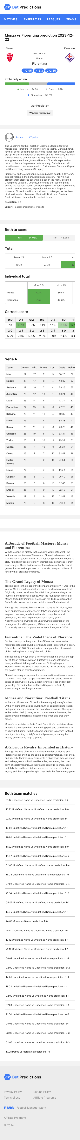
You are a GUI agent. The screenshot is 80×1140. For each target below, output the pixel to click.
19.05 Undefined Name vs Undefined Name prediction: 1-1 (37, 911)
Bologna (11, 413)
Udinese (11, 433)
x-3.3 (39, 70)
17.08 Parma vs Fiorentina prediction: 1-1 (28, 1051)
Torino (9, 440)
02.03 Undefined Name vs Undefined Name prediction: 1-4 (38, 865)
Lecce (9, 470)
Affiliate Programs (44, 1097)
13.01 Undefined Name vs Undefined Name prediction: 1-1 (37, 827)
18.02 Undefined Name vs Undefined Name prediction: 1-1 (37, 986)
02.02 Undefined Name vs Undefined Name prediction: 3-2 (38, 967)
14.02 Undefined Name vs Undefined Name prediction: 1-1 (37, 977)
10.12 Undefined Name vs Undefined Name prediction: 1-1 (37, 939)
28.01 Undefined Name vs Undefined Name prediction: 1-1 (37, 837)
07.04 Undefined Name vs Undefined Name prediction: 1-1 (37, 1005)
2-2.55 (51, 70)
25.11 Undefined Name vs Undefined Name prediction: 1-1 (37, 930)
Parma (10, 483)
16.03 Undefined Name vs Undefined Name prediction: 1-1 (37, 874)
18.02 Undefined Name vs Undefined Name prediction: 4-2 (37, 856)
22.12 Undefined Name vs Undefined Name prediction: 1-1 (37, 818)
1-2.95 (27, 70)
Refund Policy (42, 1091)
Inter (9, 374)
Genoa (10, 446)
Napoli (10, 380)
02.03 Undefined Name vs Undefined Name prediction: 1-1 (37, 995)
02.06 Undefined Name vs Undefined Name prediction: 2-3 (38, 1042)
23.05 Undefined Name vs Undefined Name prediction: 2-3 (38, 1032)
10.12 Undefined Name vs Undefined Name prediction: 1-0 (37, 809)
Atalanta (11, 387)
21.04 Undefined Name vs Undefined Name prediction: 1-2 (37, 893)
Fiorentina (12, 407)
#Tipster (33, 137)
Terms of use (12, 1097)
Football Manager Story (31, 1107)
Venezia (10, 496)
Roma (9, 427)
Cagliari (10, 476)
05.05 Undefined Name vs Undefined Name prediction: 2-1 (37, 1023)
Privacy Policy (13, 1091)
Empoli (10, 489)
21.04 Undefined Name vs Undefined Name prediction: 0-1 (37, 1014)
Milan (9, 420)
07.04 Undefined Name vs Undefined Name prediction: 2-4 (38, 883)
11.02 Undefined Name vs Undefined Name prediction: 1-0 (37, 846)
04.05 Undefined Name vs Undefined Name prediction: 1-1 (37, 902)
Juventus (11, 394)
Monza (10, 502)
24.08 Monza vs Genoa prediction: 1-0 (27, 921)
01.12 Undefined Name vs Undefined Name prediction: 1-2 (37, 800)
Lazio (9, 400)
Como (9, 453)
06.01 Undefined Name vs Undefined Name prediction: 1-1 (37, 958)
